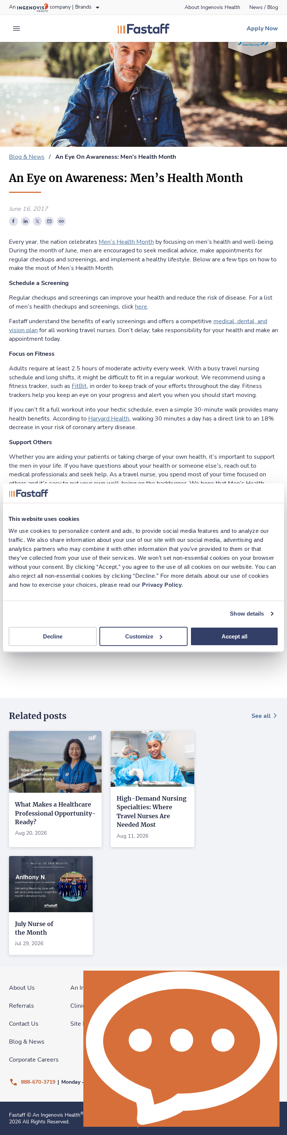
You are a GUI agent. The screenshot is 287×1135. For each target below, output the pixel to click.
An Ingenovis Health (58, 1115)
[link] (212, 7)
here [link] (141, 307)
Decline (52, 636)
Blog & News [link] (26, 157)
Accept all (234, 636)
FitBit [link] (79, 386)
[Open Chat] (181, 1049)
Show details (247, 613)
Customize (139, 636)
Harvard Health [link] (108, 419)
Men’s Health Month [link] (126, 242)
